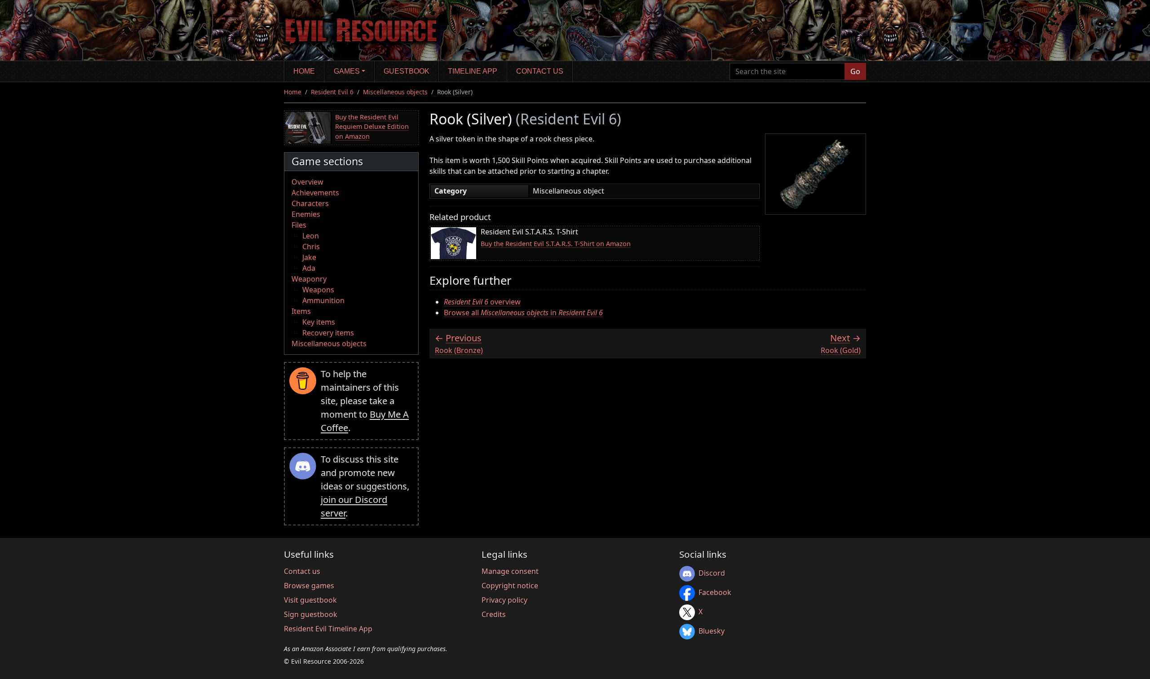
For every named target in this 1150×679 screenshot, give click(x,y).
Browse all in (523, 312)
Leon (310, 236)
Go (855, 71)
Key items (318, 322)
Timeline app (472, 71)
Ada (308, 268)
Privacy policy (504, 600)
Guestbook (406, 71)
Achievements (315, 193)
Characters (310, 203)
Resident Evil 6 (332, 92)
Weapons (318, 290)
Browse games (309, 586)
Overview (307, 182)
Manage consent (510, 571)
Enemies (306, 214)
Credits (494, 614)
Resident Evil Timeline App (328, 629)
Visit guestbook (310, 600)
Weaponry (309, 279)
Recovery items (328, 333)
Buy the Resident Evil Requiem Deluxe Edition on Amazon (372, 127)
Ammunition (323, 300)
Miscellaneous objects (395, 92)
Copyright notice (510, 586)
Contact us (539, 71)
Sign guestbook (310, 614)
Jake (309, 257)
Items (301, 311)
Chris (311, 246)
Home (304, 71)
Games (347, 71)
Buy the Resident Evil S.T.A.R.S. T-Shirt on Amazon (556, 243)
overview (482, 302)
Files (299, 225)
